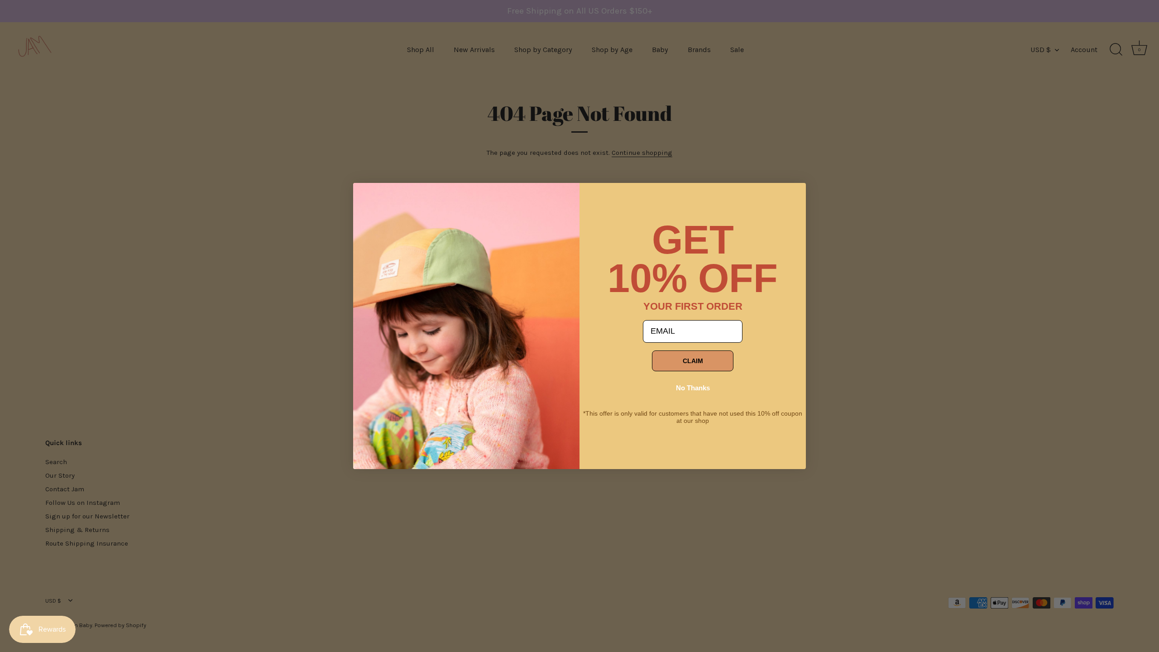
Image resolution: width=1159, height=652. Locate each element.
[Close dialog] (367, 196)
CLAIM (693, 360)
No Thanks (693, 388)
